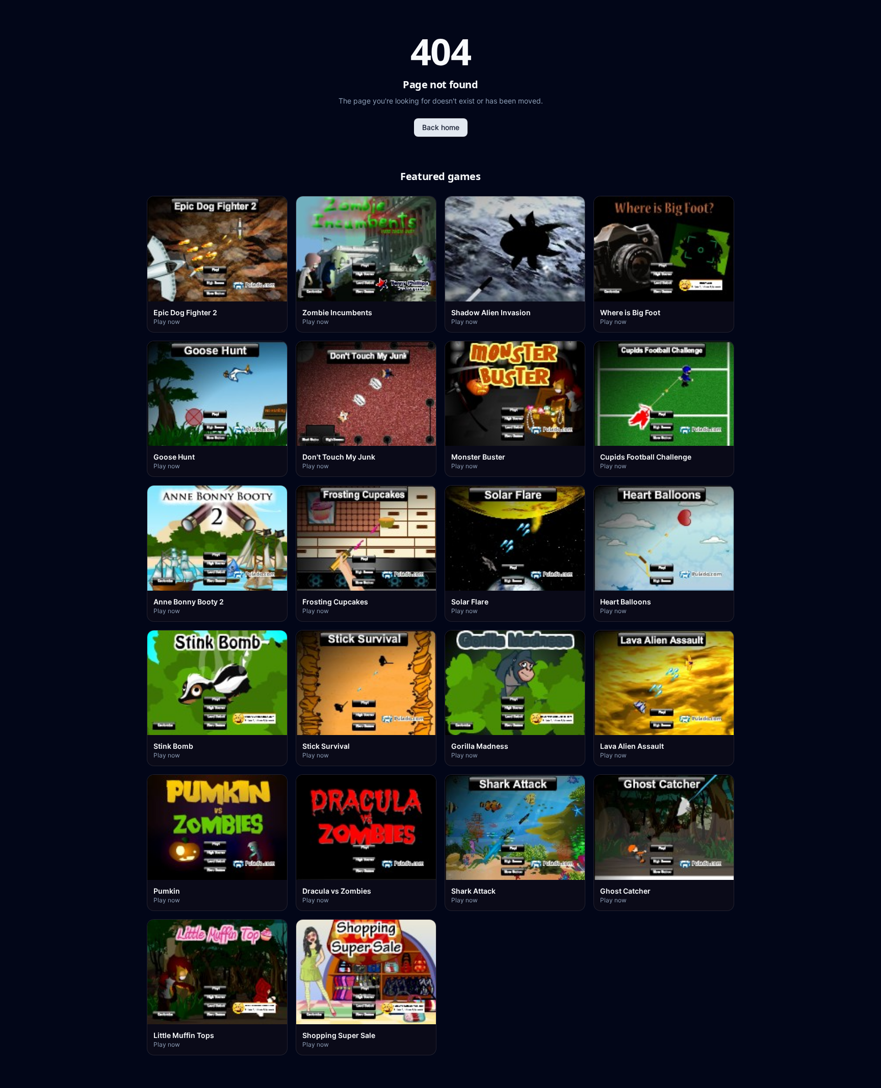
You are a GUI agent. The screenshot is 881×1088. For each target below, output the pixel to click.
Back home (440, 127)
